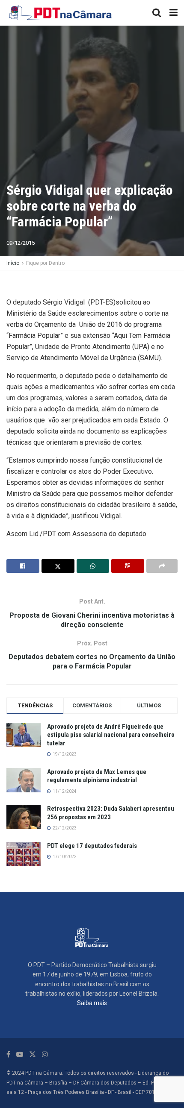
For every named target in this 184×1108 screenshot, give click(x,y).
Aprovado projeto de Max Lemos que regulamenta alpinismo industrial (96, 776)
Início (12, 263)
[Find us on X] (32, 1054)
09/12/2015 (20, 243)
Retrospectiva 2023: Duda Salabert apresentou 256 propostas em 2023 (110, 813)
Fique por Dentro (45, 263)
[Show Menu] (173, 13)
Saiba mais (92, 1003)
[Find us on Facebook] (8, 1054)
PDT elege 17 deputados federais (92, 846)
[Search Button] (156, 13)
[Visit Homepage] (60, 12)
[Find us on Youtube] (19, 1054)
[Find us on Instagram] (45, 1054)
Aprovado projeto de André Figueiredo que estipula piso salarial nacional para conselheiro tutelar (111, 735)
